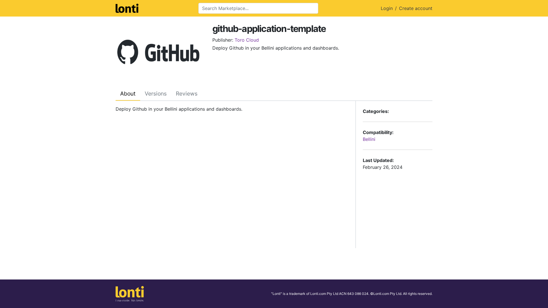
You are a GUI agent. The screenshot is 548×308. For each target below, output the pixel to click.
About (128, 93)
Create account (415, 8)
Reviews (187, 93)
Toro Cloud (247, 40)
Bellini (369, 139)
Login (387, 8)
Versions (156, 93)
